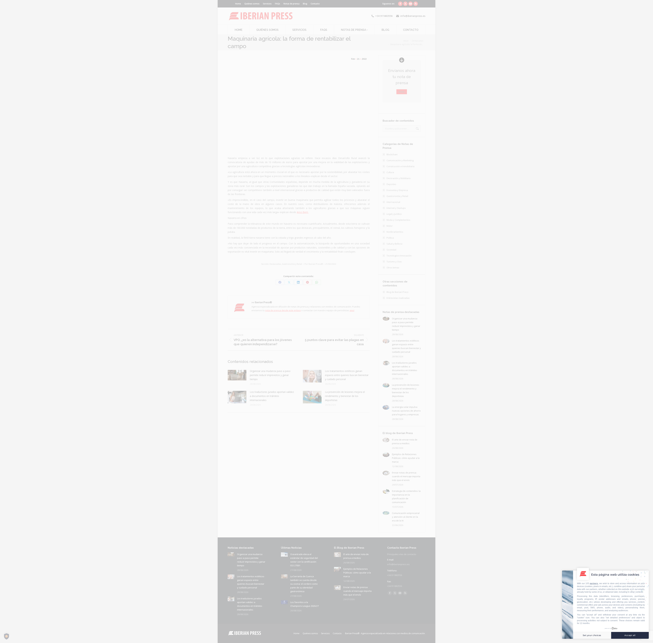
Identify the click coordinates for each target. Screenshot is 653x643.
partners (594, 583)
